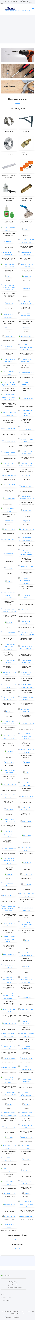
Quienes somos (6, 1298)
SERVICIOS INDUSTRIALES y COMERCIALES (18, 11)
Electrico (7, 55)
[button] (32, 9)
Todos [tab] (17, 103)
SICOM (6, 52)
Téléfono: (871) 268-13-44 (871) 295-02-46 (15, 2)
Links (30, 2)
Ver (7, 58)
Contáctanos (5, 1300)
